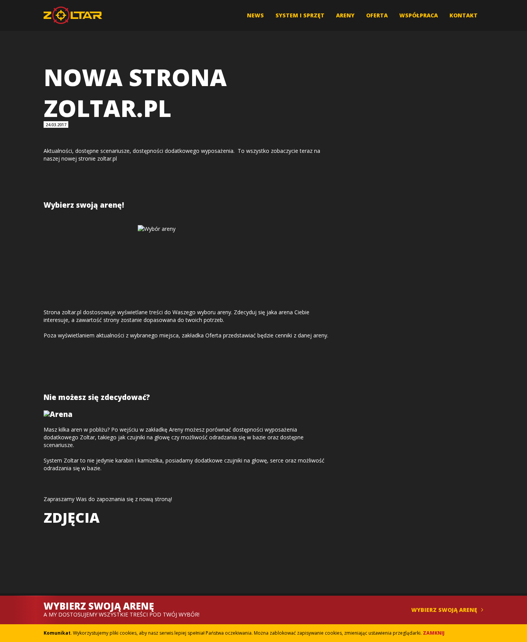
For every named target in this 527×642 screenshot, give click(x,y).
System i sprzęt (299, 15)
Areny (345, 15)
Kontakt (463, 15)
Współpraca (418, 15)
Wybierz (444, 609)
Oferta (377, 15)
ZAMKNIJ (433, 633)
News (255, 15)
